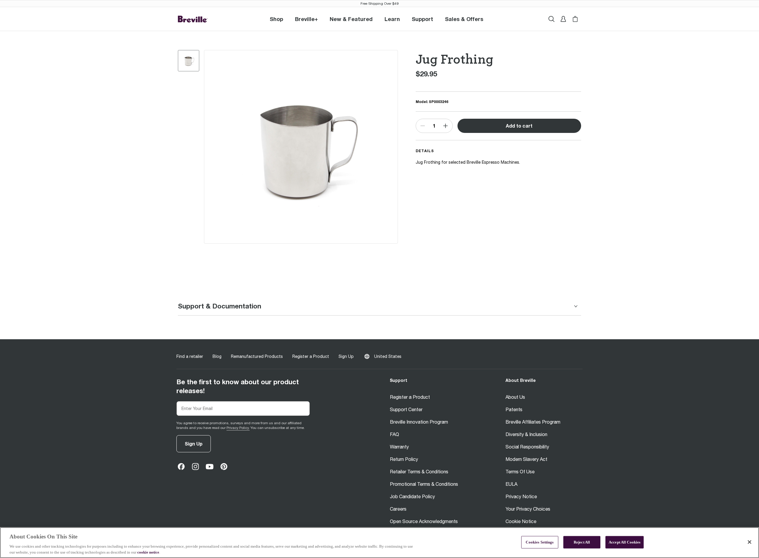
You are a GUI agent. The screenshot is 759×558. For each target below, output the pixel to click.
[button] (306, 19)
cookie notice (148, 552)
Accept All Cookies (624, 542)
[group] (188, 60)
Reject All (582, 542)
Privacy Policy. (238, 428)
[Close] (749, 542)
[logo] (193, 19)
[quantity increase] (445, 126)
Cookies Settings (540, 542)
